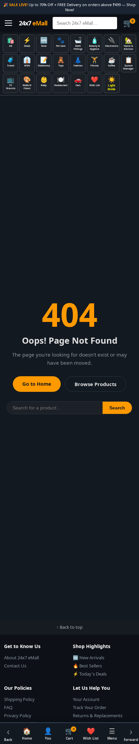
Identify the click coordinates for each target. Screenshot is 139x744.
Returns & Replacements (97, 715)
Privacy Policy (17, 715)
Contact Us (15, 666)
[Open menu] (8, 23)
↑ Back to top (69, 627)
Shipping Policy (19, 699)
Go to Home (36, 383)
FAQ (8, 707)
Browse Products (95, 384)
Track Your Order (89, 707)
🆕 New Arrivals (88, 658)
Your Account (86, 699)
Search (117, 407)
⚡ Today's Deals (90, 674)
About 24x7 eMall (21, 658)
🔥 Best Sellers (87, 666)
